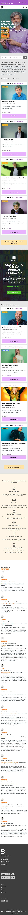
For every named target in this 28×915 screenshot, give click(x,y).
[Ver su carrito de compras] (23, 7)
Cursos (2, 889)
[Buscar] (25, 57)
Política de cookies (14, 913)
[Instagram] (2, 901)
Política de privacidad (21, 911)
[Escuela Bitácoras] (2, 7)
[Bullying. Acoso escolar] (14, 356)
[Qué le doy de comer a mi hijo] (14, 318)
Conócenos (3, 886)
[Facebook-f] (4, 901)
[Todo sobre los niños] (14, 207)
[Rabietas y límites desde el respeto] (14, 434)
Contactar (3, 892)
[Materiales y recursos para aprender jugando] (14, 394)
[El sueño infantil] (14, 130)
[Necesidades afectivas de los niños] (14, 169)
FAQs (2, 891)
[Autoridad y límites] (14, 92)
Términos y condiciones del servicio (8, 911)
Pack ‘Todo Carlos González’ (7, 603)
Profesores (3, 887)
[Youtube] (7, 901)
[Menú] (26, 7)
